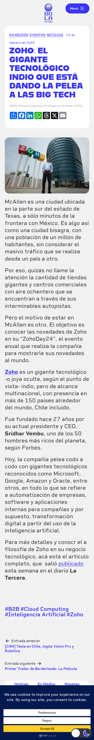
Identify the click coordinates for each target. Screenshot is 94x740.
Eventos (37, 35)
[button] (81, 733)
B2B (14, 105)
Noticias (55, 35)
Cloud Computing (31, 105)
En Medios (18, 35)
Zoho (79, 105)
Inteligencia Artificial (59, 105)
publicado (71, 563)
